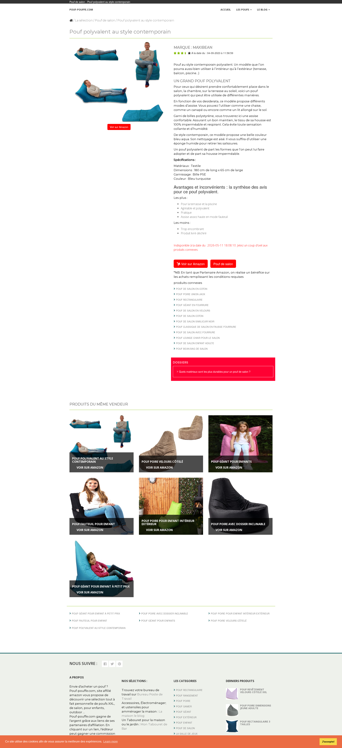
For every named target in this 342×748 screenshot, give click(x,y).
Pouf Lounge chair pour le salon (198, 337)
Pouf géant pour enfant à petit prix (101, 586)
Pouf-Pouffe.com (81, 9)
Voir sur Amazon (119, 127)
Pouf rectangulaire (189, 299)
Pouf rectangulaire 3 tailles (255, 723)
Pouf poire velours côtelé (162, 462)
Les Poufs (243, 9)
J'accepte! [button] (328, 741)
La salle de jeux (187, 733)
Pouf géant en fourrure (192, 305)
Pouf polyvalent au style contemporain (92, 460)
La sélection (84, 20)
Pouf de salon (105, 20)
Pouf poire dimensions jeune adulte (255, 707)
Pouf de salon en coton (191, 288)
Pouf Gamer (184, 706)
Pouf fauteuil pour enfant (93, 524)
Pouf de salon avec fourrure (195, 332)
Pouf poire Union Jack (190, 294)
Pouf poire (183, 701)
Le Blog (262, 9)
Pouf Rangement (187, 695)
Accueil (226, 9)
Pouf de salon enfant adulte (195, 343)
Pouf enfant (184, 722)
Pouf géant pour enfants (231, 462)
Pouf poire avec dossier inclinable (238, 524)
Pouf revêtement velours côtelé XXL (253, 691)
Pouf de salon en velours (193, 310)
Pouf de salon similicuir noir (195, 321)
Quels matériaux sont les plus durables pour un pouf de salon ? (214, 371)
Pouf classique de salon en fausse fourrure (206, 326)
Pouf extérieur (186, 717)
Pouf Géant (183, 711)
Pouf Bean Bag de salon (192, 348)
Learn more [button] (110, 741)
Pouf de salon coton (189, 316)
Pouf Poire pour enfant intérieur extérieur (168, 522)
